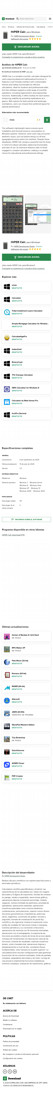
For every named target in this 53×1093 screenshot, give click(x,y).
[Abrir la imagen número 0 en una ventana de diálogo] (12, 214)
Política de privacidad (11, 1041)
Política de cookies (10, 1050)
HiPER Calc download (11, 535)
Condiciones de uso (10, 1046)
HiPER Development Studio (14, 876)
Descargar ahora (28, 47)
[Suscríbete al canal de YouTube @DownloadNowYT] (15, 1071)
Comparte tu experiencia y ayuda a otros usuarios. (23, 57)
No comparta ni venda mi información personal (20, 1054)
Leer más (29, 72)
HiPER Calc (25, 32)
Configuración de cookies (12, 1058)
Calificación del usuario (19, 39)
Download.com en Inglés (12, 1029)
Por (23, 36)
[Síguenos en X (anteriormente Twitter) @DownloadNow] (10, 1071)
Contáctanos (7, 1024)
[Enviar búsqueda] (18, 19)
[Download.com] (8, 18)
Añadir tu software (10, 1020)
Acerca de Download (11, 1016)
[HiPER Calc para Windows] (5, 35)
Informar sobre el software (28, 520)
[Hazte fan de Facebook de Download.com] (5, 1071)
